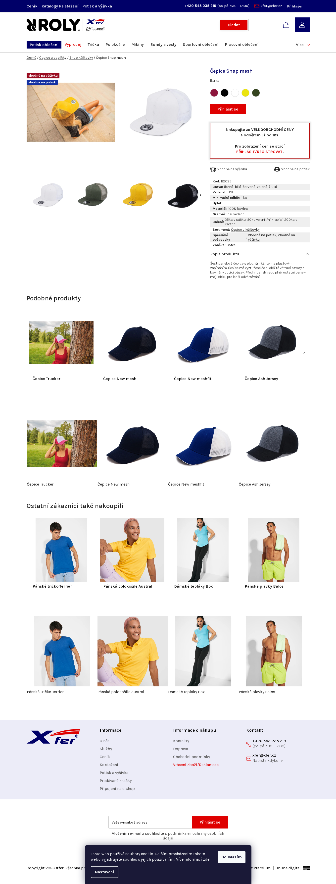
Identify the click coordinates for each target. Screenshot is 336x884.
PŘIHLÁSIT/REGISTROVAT (259, 151)
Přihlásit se (228, 109)
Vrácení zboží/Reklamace (196, 764)
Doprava (180, 748)
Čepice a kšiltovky (245, 229)
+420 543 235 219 (200, 5)
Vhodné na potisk (262, 235)
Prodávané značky (116, 780)
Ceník (32, 6)
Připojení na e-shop (117, 788)
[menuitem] (44, 45)
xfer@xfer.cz (271, 5)
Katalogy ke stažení (60, 6)
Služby (106, 748)
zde (206, 859)
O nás (104, 740)
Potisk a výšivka (97, 6)
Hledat (234, 24)
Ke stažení (109, 764)
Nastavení (104, 872)
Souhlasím (232, 857)
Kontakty (181, 740)
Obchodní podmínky (191, 756)
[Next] (200, 195)
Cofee (231, 245)
